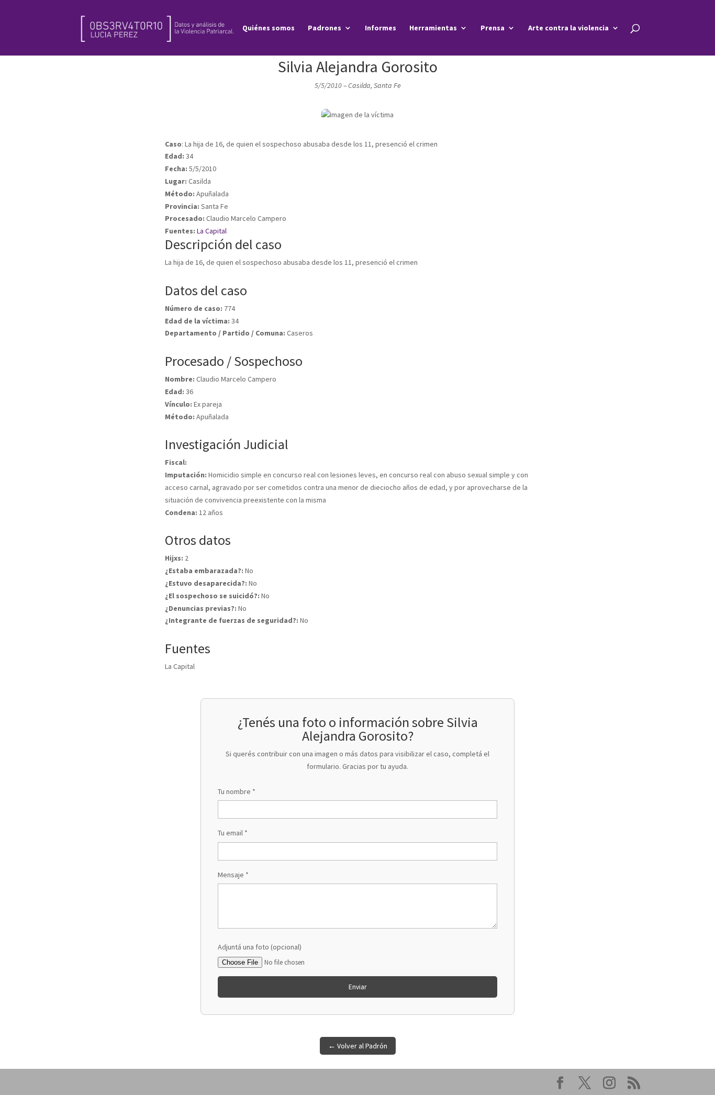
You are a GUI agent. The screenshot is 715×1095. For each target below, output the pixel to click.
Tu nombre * (236, 791)
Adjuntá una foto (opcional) (259, 947)
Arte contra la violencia (568, 28)
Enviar (357, 986)
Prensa (493, 28)
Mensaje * (233, 874)
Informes (380, 28)
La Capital (212, 231)
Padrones (324, 28)
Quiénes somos (268, 28)
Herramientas (433, 28)
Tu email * (233, 832)
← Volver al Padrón (357, 1046)
